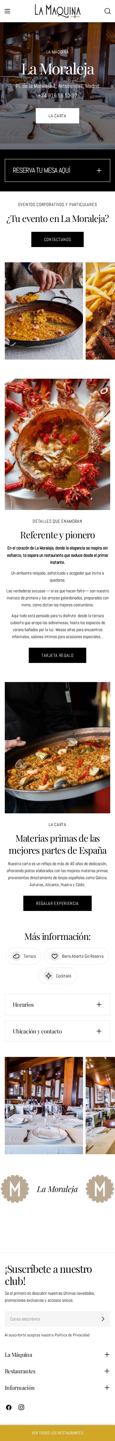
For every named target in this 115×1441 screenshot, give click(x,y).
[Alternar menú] (7, 11)
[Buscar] (107, 11)
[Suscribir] (103, 1319)
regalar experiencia (57, 903)
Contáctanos (57, 239)
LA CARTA (57, 116)
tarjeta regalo (57, 655)
